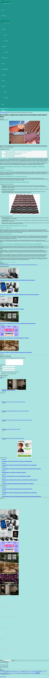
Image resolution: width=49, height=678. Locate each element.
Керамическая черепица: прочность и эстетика (12, 154)
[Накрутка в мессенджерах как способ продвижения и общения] (7, 437)
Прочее (3, 86)
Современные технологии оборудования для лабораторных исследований (17, 280)
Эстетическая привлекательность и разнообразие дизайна (16, 152)
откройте (39, 671)
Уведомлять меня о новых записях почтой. (8, 373)
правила (1, 673)
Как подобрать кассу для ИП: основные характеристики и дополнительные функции (19, 294)
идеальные (5, 262)
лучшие (23, 671)
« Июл (1, 669)
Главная (1, 112)
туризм (37, 673)
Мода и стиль (4, 57)
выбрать (1, 262)
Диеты (3, 80)
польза (46, 671)
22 (6, 666)
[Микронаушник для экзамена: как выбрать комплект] (9, 307)
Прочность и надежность (10, 155)
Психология (6, 52)
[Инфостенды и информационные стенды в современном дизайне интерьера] (9, 321)
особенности (34, 671)
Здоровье (4, 46)
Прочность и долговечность (11, 151)
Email (1, 368)
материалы (14, 262)
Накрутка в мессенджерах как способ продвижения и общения (14, 337)
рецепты (28, 673)
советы (33, 673)
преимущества (5, 673)
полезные (43, 671)
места (28, 671)
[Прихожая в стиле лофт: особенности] (9, 594)
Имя (1, 366)
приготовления (15, 673)
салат (31, 673)
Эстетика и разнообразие (10, 156)
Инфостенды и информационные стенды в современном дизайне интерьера (17, 323)
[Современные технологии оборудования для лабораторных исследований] (9, 278)
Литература (6, 97)
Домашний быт (5, 69)
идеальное (19, 671)
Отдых (3, 63)
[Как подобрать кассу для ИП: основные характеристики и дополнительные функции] (9, 292)
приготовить (10, 673)
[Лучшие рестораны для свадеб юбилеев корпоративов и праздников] (9, 350)
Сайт (1, 370)
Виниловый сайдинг (3, 158)
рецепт (25, 673)
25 (1, 667)
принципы (18, 673)
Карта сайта (6, 40)
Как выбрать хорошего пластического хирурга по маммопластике (13, 401)
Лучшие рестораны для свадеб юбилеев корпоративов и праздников (16, 352)
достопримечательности (13, 671)
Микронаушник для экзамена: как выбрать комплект (12, 309)
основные (30, 671)
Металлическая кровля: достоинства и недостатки (13, 153)
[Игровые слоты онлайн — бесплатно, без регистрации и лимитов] (9, 584)
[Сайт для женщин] (5, 3)
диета (7, 671)
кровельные (9, 262)
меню (26, 671)
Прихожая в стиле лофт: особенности (8, 390)
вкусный (1, 671)
